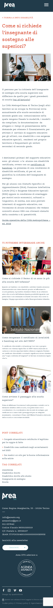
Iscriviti (14, 548)
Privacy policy (22, 603)
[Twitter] (9, 591)
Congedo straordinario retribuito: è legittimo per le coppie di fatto (25, 441)
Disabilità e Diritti (11, 473)
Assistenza (7, 470)
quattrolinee (17, 594)
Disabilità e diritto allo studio (16, 476)
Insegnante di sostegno (13, 479)
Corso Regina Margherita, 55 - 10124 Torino (25, 508)
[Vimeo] (14, 591)
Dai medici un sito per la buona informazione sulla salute (25, 457)
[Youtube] (20, 591)
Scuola (5, 482)
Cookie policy (8, 603)
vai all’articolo (21, 100)
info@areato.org (11, 517)
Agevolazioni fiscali (39, 603)
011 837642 (8, 524)
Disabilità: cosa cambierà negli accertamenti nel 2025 (25, 449)
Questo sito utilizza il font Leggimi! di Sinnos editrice (25, 600)
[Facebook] (3, 591)
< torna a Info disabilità (17, 18)
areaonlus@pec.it (11, 521)
